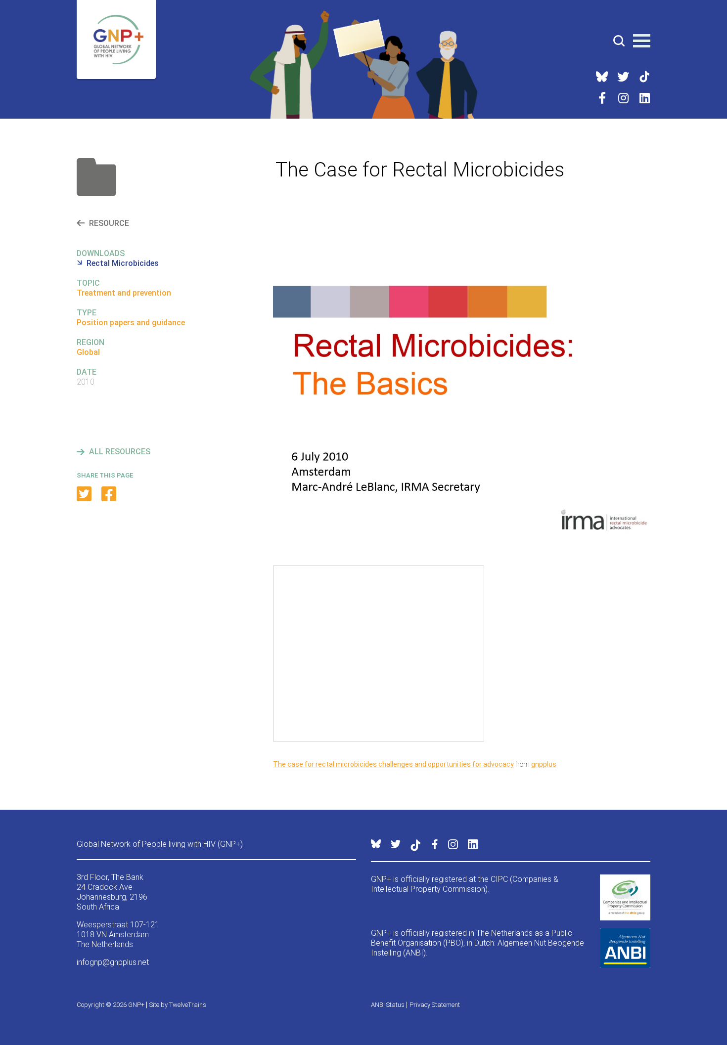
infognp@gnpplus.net (113, 962)
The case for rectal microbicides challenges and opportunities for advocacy (393, 764)
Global (88, 352)
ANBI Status (388, 1004)
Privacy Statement (434, 1004)
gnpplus (543, 764)
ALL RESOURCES (119, 451)
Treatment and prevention (124, 293)
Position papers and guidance (131, 322)
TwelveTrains (187, 1004)
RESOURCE (109, 223)
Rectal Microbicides (123, 263)
